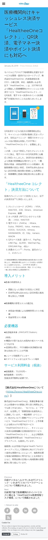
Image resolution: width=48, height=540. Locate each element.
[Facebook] (7, 510)
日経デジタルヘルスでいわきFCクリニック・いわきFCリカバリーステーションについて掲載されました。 (23, 483)
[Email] (35, 510)
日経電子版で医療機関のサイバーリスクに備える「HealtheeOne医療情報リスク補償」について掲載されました (23, 495)
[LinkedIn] (25, 510)
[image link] (24, 3)
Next (6, 489)
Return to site (12, 505)
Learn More (39, 530)
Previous (8, 477)
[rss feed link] (8, 518)
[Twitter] (16, 510)
